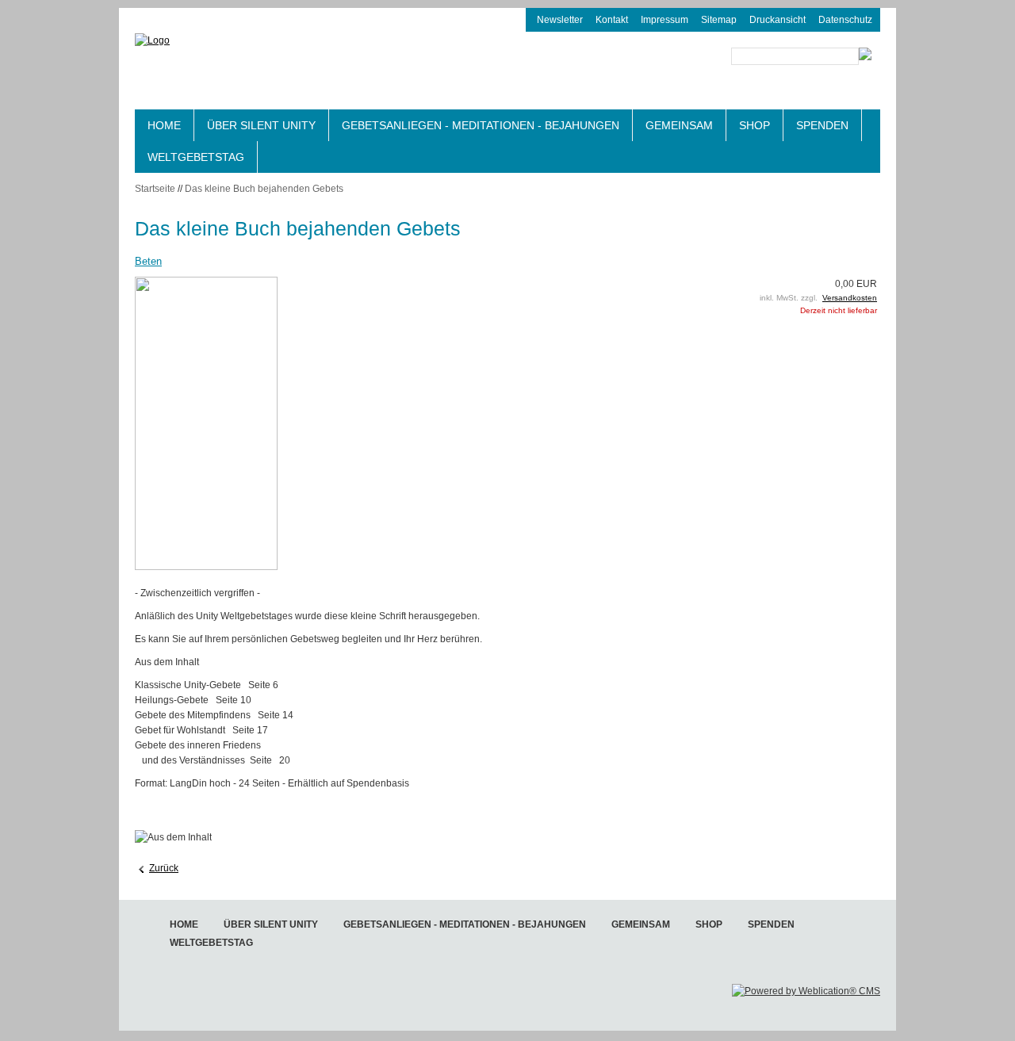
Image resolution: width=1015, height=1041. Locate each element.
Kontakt (612, 19)
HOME (164, 125)
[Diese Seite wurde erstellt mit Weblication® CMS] (806, 991)
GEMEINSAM (679, 125)
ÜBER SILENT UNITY (261, 125)
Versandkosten (849, 297)
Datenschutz (845, 19)
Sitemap (719, 19)
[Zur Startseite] (262, 69)
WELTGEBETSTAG (195, 157)
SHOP (754, 125)
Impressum (664, 19)
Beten (148, 261)
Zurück (163, 868)
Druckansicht (777, 19)
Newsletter (560, 19)
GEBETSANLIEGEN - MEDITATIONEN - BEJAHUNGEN (480, 125)
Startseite (155, 188)
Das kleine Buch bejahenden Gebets (264, 188)
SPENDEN (822, 125)
